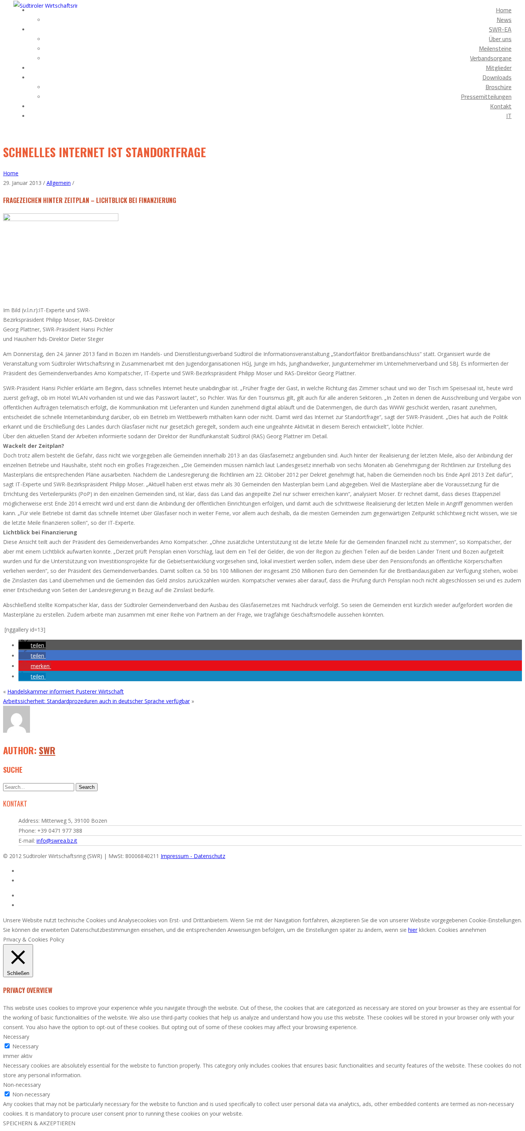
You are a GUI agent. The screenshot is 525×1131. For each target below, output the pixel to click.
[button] (32, 645)
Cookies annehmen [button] (462, 929)
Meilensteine (495, 48)
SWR (47, 750)
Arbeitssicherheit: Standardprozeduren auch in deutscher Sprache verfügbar (96, 701)
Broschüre (498, 86)
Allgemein (59, 182)
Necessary (25, 1046)
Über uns (500, 38)
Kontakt (501, 106)
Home (504, 10)
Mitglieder (499, 67)
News (504, 19)
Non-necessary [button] (22, 1084)
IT (509, 115)
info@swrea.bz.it (57, 840)
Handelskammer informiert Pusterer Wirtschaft (65, 691)
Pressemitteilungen (486, 96)
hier (412, 929)
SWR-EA (500, 29)
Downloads (497, 77)
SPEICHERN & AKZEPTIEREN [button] (39, 1123)
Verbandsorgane (491, 58)
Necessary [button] (16, 1036)
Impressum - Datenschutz (193, 856)
